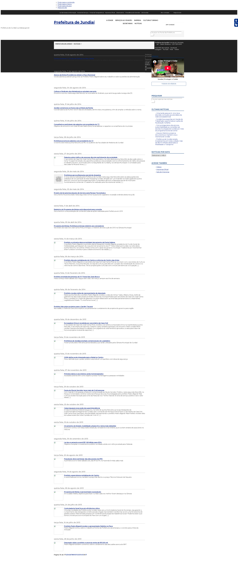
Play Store (179, 25)
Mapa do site (62, 8)
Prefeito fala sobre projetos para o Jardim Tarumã (73, 306)
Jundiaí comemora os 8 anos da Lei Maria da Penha (73, 108)
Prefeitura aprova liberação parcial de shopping (82, 175)
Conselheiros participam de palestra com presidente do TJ (76, 124)
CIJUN (147, 63)
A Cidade (109, 20)
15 (83, 555)
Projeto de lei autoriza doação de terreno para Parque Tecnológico (80, 193)
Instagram (167, 20)
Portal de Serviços (82, 12)
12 (78, 555)
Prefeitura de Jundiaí (74, 22)
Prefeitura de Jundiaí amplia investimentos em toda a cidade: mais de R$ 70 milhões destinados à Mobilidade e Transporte (169, 141)
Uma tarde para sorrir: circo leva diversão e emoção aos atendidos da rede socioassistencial (168, 115)
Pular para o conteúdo (66, 2)
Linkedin (177, 20)
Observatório (120, 12)
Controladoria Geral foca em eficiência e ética (82, 508)
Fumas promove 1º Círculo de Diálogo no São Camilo (74, 58)
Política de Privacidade (148, 67)
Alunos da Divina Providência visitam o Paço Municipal (74, 75)
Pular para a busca (64, 6)
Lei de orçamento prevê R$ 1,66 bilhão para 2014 (83, 442)
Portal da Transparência (97, 12)
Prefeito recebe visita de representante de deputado (85, 293)
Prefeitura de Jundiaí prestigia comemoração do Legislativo (87, 341)
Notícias (138, 23)
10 (75, 555)
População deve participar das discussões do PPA (83, 459)
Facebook (173, 48)
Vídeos (158, 167)
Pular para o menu (65, 4)
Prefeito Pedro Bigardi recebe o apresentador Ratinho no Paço (88, 526)
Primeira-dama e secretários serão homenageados (83, 374)
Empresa (137, 20)
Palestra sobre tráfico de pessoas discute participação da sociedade (90, 157)
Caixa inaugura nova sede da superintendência (82, 408)
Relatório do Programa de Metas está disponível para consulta (78, 209)
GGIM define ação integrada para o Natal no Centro (83, 357)
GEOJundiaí (144, 12)
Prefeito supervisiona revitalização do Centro (81, 475)
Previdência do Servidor (132, 12)
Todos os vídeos (168, 84)
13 (79, 555)
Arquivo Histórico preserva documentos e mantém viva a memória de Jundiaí (166, 135)
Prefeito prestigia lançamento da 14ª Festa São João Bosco (77, 277)
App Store (176, 25)
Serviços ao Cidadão (123, 20)
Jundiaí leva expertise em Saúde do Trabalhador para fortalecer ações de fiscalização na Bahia (169, 121)
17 (86, 555)
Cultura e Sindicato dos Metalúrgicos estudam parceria (75, 91)
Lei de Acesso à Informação (68, 12)
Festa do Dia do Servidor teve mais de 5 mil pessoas (84, 390)
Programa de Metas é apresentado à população (82, 492)
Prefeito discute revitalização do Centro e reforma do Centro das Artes (91, 260)
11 (76, 555)
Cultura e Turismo (150, 20)
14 (81, 555)
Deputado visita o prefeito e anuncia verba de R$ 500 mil (86, 543)
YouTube (173, 20)
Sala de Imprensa (162, 172)
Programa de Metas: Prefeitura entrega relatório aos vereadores (79, 226)
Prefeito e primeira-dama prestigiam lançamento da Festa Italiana (89, 242)
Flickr (180, 20)
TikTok (170, 20)
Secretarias (127, 23)
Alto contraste (165, 12)
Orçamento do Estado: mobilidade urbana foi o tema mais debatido (90, 426)
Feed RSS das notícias (162, 48)
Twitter (176, 49)
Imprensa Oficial (110, 12)
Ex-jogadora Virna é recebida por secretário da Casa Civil (86, 323)
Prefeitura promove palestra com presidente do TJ (73, 141)
